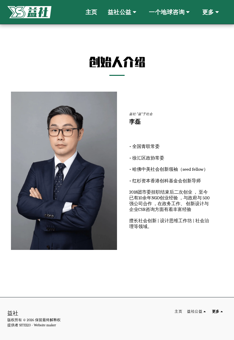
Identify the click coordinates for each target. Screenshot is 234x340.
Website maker (45, 325)
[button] (123, 12)
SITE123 (25, 325)
